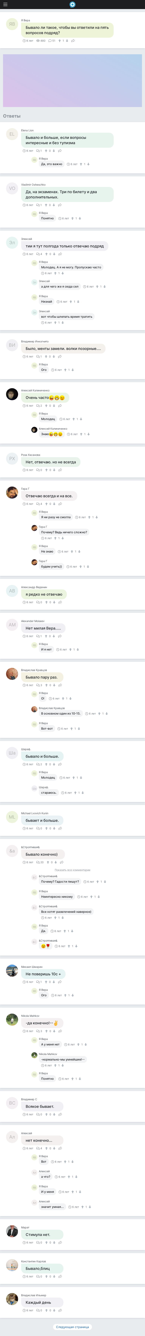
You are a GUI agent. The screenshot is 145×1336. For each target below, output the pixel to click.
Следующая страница (72, 1327)
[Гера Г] (13, 493)
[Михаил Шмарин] (13, 971)
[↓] (66, 40)
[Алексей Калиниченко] (13, 394)
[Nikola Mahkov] (13, 1020)
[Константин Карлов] (13, 1265)
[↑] (60, 40)
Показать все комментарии (72, 870)
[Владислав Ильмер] (13, 1299)
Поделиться (73, 40)
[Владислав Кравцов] (13, 674)
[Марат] (13, 1231)
